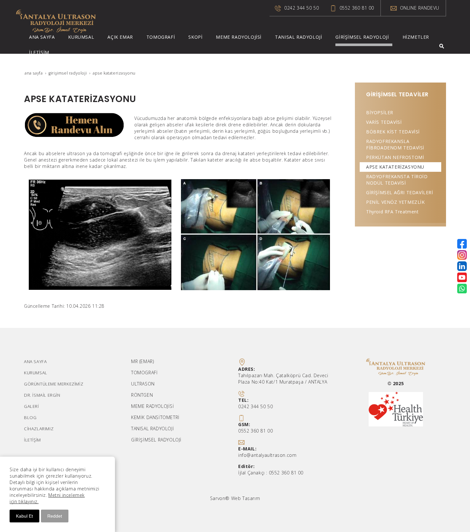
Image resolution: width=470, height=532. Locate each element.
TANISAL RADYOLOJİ (152, 428)
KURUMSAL (35, 373)
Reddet (54, 516)
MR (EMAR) (142, 361)
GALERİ (31, 406)
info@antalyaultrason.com (267, 455)
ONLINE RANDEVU (418, 8)
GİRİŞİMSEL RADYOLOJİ (156, 440)
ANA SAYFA (35, 361)
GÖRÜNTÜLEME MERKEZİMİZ (53, 384)
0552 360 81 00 (357, 8)
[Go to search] (441, 46)
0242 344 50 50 (301, 8)
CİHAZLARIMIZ (38, 429)
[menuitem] (43, 38)
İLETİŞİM (32, 440)
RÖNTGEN (142, 395)
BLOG (30, 417)
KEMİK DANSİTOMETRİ (155, 417)
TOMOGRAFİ (144, 372)
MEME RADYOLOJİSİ (152, 406)
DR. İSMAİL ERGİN (42, 395)
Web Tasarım (245, 498)
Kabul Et (24, 516)
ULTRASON (143, 384)
